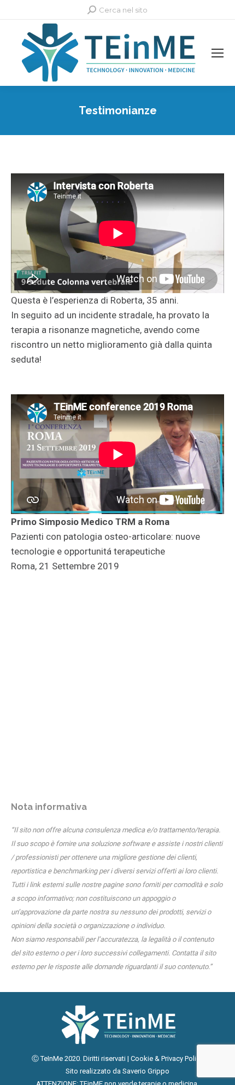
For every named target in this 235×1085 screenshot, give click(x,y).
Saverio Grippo (145, 1071)
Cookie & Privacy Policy (167, 1058)
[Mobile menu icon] (217, 53)
